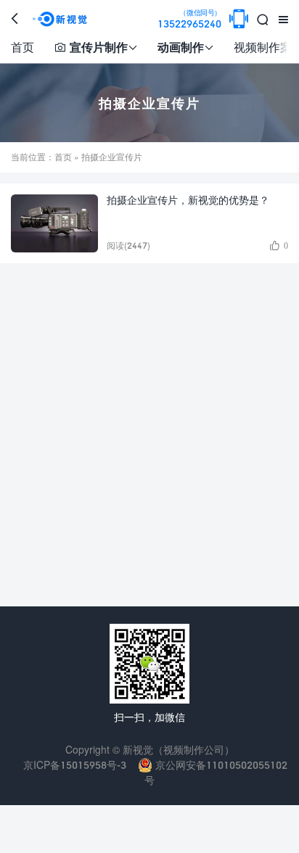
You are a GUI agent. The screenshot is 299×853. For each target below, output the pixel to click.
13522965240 (189, 19)
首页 (22, 47)
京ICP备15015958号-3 (74, 765)
